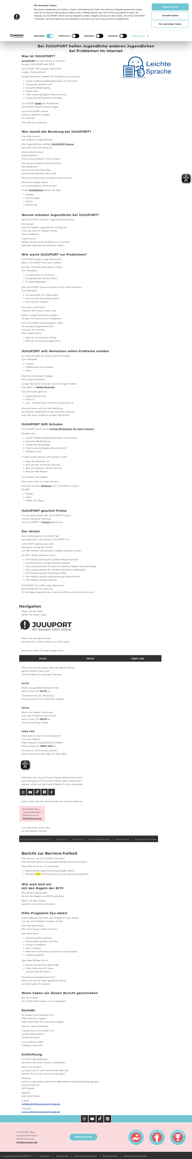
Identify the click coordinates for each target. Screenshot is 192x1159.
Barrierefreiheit (110, 1156)
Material (46, 486)
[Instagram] (84, 1118)
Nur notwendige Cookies (170, 24)
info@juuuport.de (27, 1142)
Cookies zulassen (170, 7)
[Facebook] (108, 1118)
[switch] (75, 36)
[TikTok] (100, 1119)
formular (49, 387)
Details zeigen (138, 36)
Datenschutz (62, 1156)
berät (38, 103)
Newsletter (83, 1137)
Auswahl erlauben (170, 15)
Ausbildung (36, 190)
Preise (46, 522)
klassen (89, 429)
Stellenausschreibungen (135, 1156)
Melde (40, 387)
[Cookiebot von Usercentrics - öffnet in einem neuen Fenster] (16, 36)
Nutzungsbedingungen (85, 1156)
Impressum (44, 1156)
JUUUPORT (28, 61)
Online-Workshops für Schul (67, 429)
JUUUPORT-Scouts (63, 144)
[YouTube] (92, 1118)
